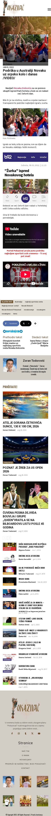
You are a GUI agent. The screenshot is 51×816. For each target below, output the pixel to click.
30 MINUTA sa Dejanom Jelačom (32, 611)
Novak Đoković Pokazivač (11, 310)
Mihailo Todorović (26, 574)
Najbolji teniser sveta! (10, 306)
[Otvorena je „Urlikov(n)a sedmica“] (9, 680)
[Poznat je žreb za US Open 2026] (25, 450)
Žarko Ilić (22, 636)
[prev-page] (4, 538)
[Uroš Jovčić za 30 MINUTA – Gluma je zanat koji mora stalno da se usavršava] (9, 605)
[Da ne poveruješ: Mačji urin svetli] (9, 570)
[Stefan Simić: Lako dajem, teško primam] (9, 621)
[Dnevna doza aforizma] (9, 558)
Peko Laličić (23, 594)
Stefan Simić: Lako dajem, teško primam (31, 620)
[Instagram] (19, 733)
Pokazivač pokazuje (7, 548)
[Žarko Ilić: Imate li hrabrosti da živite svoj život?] (9, 633)
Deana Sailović (25, 657)
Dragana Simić (25, 648)
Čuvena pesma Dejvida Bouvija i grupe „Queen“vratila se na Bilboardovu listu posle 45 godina (23, 520)
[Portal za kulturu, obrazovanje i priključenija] (13, 8)
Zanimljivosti (8, 573)
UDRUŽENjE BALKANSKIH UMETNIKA (33, 684)
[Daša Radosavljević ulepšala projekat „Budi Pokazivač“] (9, 547)
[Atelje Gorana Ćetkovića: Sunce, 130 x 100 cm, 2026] (25, 405)
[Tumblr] (25, 733)
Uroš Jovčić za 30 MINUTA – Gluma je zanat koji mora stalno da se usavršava (31, 605)
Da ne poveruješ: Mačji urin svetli (32, 569)
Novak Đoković (27, 306)
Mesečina (7, 624)
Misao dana (24, 578)
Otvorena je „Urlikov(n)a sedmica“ (31, 679)
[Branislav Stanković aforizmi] (9, 657)
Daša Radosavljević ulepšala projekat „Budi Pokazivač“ (32, 545)
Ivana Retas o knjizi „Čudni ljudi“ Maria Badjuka (39, 343)
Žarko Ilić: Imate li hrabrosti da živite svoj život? (33, 632)
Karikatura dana (27, 665)
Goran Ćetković (9, 430)
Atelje (6, 417)
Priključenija (8, 462)
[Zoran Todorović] (10, 367)
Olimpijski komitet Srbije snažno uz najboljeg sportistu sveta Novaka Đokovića (14, 344)
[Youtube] (39, 733)
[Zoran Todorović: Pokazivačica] (42, 781)
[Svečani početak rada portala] (25, 800)
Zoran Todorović (33, 360)
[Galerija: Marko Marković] (42, 800)
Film (5, 608)
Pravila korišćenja (37, 815)
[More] (35, 323)
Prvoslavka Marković (27, 582)
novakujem (41, 310)
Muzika (6, 507)
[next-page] (9, 538)
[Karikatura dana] (9, 669)
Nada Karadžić (25, 559)
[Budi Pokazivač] (8, 800)
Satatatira (7, 561)
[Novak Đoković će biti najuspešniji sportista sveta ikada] (8, 781)
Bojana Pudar (24, 550)
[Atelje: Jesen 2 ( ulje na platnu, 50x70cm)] (9, 645)
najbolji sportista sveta (34, 302)
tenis (15, 314)
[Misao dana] (9, 581)
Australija (18, 302)
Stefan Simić (24, 625)
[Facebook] (12, 733)
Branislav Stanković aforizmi (33, 653)
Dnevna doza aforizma (29, 555)
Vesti (5, 683)
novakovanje (29, 310)
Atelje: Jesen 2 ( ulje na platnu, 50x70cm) (30, 644)
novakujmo (6, 314)
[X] (32, 733)
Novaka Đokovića (22, 88)
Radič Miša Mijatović (27, 669)
